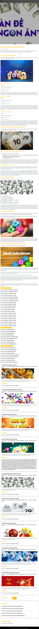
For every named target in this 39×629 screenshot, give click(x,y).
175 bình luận (17, 543)
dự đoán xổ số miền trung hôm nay (29, 463)
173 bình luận (17, 385)
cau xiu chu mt (11, 460)
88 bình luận (17, 568)
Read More (4, 383)
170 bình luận (13, 469)
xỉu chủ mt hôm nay (7, 469)
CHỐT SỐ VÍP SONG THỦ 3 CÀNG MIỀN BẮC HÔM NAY (9, 291)
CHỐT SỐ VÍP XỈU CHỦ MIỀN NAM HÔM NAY (7, 329)
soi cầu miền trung (20, 465)
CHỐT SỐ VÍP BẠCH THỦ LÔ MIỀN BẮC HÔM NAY (8, 293)
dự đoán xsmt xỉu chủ (16, 464)
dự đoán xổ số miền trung (18, 463)
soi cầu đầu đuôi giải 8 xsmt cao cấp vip (11, 473)
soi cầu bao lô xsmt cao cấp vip (9, 414)
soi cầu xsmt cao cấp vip (10, 385)
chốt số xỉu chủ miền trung (18, 460)
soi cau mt (19, 466)
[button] (1, 1)
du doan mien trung (27, 460)
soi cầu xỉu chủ (31, 466)
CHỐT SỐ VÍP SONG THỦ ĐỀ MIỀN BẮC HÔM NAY (8, 304)
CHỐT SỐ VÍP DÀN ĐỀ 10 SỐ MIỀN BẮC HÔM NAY (8, 325)
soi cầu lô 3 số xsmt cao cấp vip (9, 365)
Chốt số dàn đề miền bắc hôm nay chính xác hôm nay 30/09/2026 (12, 608)
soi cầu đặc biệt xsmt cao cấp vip (10, 548)
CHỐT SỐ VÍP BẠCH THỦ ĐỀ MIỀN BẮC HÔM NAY (8, 302)
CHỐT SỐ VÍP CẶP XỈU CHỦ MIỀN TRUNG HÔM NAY (9, 349)
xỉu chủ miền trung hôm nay (30, 468)
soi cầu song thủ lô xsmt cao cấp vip (10, 572)
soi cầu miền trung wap (13, 466)
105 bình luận (17, 410)
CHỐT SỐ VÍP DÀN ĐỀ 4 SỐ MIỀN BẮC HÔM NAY (8, 320)
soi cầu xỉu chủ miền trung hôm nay (22, 467)
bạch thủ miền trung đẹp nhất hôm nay (24, 459)
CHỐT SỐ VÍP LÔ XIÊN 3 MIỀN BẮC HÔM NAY (8, 309)
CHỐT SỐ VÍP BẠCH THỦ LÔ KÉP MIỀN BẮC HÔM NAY (9, 297)
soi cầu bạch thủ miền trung (11, 465)
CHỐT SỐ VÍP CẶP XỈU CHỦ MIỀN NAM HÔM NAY (8, 331)
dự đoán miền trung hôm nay (12, 462)
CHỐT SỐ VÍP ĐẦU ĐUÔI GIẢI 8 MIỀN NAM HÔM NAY (9, 338)
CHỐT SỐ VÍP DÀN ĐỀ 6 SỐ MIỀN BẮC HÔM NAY (8, 322)
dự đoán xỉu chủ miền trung (32, 462)
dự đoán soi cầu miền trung (22, 462)
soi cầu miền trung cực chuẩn (28, 465)
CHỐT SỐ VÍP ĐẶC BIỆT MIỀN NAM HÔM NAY (8, 333)
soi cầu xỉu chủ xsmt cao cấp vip (9, 439)
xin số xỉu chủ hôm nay (9, 468)
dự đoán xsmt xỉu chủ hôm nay (25, 464)
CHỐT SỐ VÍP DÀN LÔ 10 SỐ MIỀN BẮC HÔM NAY (8, 318)
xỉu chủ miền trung (22, 468)
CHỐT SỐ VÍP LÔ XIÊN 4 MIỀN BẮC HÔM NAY (8, 311)
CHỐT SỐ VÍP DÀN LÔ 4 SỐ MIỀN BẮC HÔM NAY (8, 313)
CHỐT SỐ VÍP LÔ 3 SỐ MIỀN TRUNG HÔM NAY (8, 360)
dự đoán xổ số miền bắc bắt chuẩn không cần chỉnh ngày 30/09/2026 (13, 615)
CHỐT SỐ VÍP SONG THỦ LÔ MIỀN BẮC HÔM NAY (8, 295)
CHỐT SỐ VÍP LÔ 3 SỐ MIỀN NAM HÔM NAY (7, 342)
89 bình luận (17, 593)
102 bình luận (17, 494)
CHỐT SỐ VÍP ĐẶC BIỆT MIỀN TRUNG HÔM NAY (8, 351)
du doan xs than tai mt (27, 461)
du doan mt (33, 460)
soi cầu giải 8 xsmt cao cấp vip (9, 523)
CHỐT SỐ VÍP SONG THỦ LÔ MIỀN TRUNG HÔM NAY (9, 362)
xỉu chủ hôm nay (16, 468)
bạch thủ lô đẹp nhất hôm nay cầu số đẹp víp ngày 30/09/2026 (12, 613)
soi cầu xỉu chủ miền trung (11, 467)
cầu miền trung (6, 460)
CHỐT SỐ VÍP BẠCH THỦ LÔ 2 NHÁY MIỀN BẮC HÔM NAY (10, 300)
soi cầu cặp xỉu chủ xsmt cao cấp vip (10, 498)
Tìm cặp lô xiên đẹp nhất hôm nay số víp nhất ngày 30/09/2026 (12, 606)
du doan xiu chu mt (9, 461)
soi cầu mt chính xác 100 (25, 466)
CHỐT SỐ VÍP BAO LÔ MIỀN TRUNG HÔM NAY (8, 358)
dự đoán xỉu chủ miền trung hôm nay (8, 463)
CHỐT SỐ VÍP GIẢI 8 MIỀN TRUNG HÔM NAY (8, 353)
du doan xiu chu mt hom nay (17, 461)
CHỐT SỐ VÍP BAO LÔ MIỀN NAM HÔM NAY (7, 340)
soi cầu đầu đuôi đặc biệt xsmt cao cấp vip (12, 389)
